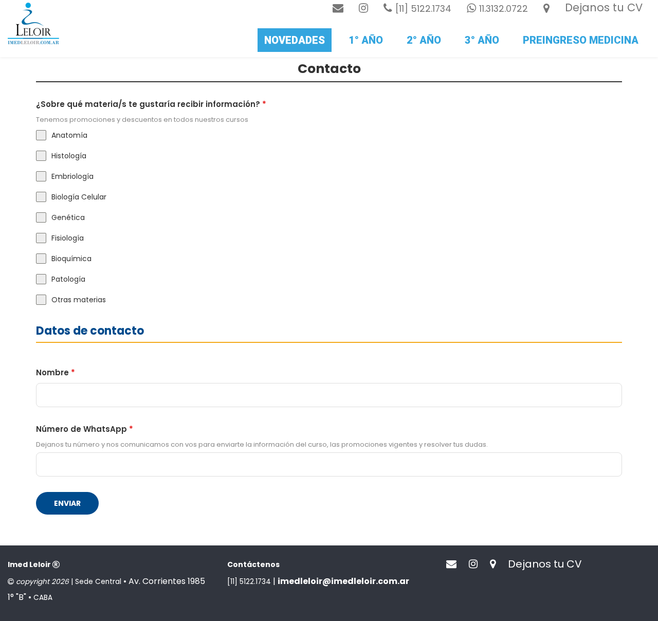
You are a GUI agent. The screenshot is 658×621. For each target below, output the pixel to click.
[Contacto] (338, 8)
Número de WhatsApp (84, 429)
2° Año (424, 40)
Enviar (67, 503)
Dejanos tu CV (604, 7)
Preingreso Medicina (580, 40)
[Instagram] (363, 8)
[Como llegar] (546, 8)
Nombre (55, 372)
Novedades (294, 40)
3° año (482, 40)
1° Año (366, 40)
